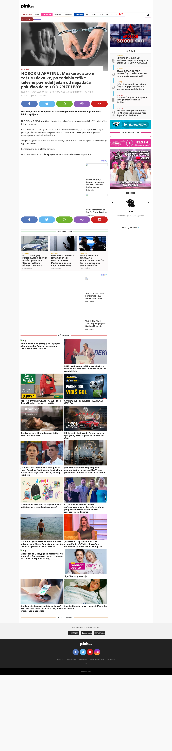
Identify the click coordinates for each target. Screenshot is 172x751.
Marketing (71, 655)
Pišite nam (111, 655)
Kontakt (60, 655)
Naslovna (27, 14)
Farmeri (79, 14)
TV (87, 14)
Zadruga (47, 14)
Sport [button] (94, 14)
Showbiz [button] (58, 14)
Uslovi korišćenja (97, 655)
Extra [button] (114, 14)
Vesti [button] (37, 14)
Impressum (83, 655)
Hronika (69, 14)
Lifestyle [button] (104, 14)
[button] (24, 245)
